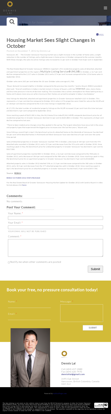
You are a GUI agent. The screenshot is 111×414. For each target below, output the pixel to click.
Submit (95, 269)
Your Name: (15, 213)
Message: (66, 301)
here (24, 185)
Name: (12, 301)
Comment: (14, 236)
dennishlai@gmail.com (73, 374)
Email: (12, 313)
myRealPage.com (60, 393)
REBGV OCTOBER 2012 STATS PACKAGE (23, 178)
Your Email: (15, 222)
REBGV (17, 173)
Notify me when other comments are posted (35, 261)
